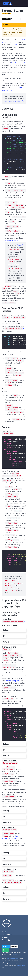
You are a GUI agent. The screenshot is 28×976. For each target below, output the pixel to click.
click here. (9, 34)
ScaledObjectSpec (11, 240)
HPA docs (19, 245)
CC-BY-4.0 (14, 954)
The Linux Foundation (12, 958)
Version (5, 18)
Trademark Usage (21, 965)
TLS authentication (17, 63)
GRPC (14, 45)
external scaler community (13, 101)
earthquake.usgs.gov (12, 681)
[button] (12, 3)
